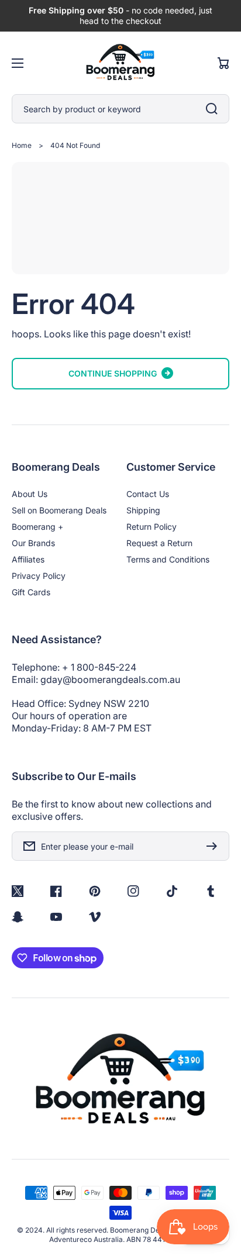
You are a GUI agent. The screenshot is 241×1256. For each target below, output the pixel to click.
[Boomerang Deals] (120, 62)
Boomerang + (37, 527)
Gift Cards (31, 592)
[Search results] (214, 108)
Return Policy (151, 527)
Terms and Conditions (167, 559)
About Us (29, 494)
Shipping (143, 510)
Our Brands (33, 543)
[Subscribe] (214, 846)
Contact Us (147, 494)
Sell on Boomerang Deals (59, 510)
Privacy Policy (39, 576)
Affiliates (28, 559)
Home (22, 145)
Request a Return (159, 543)
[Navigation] (17, 63)
